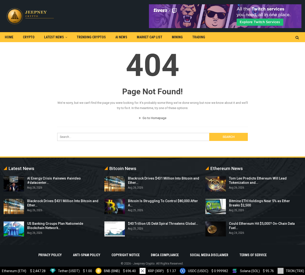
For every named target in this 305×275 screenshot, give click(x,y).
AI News (121, 37)
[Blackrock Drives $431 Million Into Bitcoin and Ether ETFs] (14, 206)
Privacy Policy (50, 255)
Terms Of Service (253, 255)
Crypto (29, 37)
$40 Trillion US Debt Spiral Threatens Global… (163, 223)
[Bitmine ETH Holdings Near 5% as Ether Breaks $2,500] (215, 206)
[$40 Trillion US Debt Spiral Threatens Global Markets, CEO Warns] (114, 229)
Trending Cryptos (91, 37)
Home (9, 37)
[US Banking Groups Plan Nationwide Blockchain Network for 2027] (14, 229)
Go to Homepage (154, 118)
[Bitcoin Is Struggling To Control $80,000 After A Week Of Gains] (114, 206)
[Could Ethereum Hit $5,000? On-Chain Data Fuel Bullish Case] (215, 229)
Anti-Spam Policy (86, 255)
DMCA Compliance (165, 255)
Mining (177, 37)
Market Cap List (149, 37)
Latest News (54, 37)
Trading (198, 37)
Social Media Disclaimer (209, 255)
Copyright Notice (126, 255)
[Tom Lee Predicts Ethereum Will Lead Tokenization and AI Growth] (215, 183)
